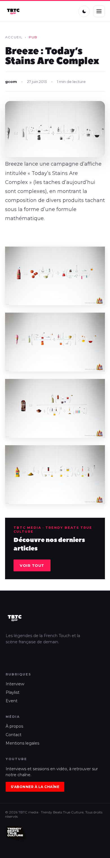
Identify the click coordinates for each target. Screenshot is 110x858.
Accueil (14, 37)
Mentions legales (22, 743)
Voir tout (32, 565)
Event (11, 700)
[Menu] (99, 11)
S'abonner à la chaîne (35, 787)
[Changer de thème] (84, 11)
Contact (13, 734)
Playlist (12, 692)
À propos (14, 726)
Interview (15, 683)
